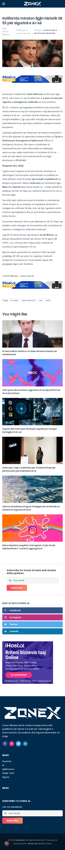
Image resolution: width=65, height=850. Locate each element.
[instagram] (11, 743)
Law (40, 300)
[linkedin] (25, 743)
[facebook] (4, 743)
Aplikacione (8, 769)
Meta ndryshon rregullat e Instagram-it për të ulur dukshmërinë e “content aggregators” (28, 547)
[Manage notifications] (6, 843)
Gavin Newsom (29, 300)
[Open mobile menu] (3, 3)
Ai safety (14, 300)
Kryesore (50, 33)
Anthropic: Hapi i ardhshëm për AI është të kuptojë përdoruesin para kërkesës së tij (28, 469)
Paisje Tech (8, 773)
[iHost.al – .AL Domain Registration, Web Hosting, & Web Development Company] (27, 662)
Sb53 (48, 300)
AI (3, 765)
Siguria (5, 777)
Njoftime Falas (45, 843)
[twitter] (18, 743)
